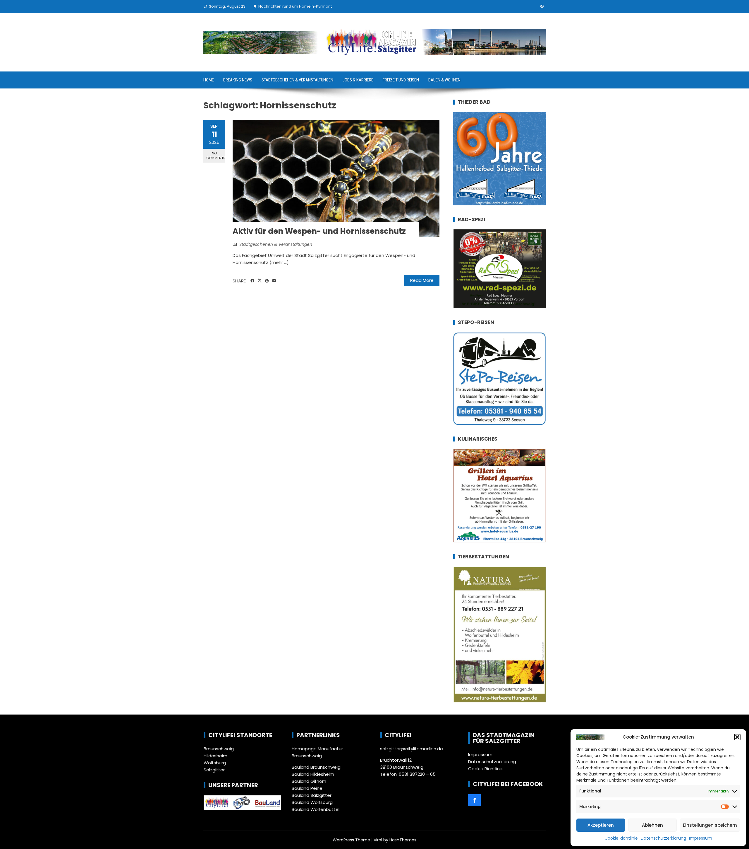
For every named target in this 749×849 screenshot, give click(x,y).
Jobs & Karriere (358, 80)
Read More (422, 280)
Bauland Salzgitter (311, 795)
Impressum (700, 838)
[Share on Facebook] (252, 281)
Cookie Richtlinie (621, 838)
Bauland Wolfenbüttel (315, 809)
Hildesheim (215, 756)
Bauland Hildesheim (313, 774)
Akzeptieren (600, 825)
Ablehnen (652, 825)
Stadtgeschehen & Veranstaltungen (297, 80)
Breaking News (237, 80)
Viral (378, 840)
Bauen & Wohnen (444, 80)
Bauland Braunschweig (316, 767)
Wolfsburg (215, 763)
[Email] (274, 281)
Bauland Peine (307, 788)
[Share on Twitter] (259, 281)
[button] (737, 737)
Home (208, 80)
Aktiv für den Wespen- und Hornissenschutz (319, 231)
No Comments (215, 155)
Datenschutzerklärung (663, 838)
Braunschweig (219, 749)
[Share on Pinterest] (267, 281)
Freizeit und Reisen (401, 80)
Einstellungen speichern (710, 825)
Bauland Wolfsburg (312, 802)
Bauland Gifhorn (309, 781)
